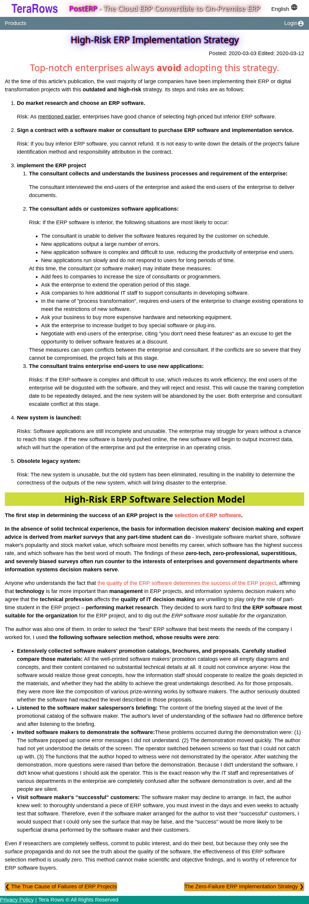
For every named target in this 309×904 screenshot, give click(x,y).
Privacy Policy (17, 900)
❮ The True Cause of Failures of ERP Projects (61, 887)
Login (294, 23)
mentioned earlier (59, 117)
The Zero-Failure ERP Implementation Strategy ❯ (244, 887)
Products (15, 23)
